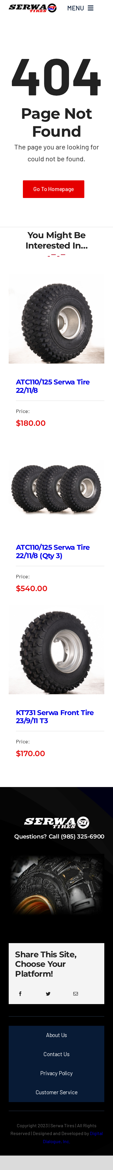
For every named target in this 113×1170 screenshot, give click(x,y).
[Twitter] (48, 994)
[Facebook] (20, 994)
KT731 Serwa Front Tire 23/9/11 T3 (55, 716)
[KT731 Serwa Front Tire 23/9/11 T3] (56, 609)
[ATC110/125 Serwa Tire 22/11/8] (56, 278)
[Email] (75, 994)
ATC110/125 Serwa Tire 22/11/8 (53, 386)
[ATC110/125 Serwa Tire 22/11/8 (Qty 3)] (56, 443)
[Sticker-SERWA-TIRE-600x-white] (56, 819)
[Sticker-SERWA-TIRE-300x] (33, 6)
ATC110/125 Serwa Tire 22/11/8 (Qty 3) (53, 551)
